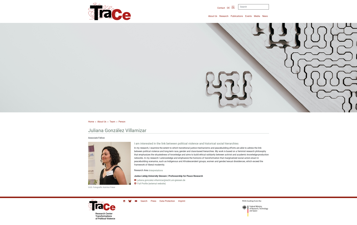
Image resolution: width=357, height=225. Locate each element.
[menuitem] (228, 8)
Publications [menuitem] (237, 16)
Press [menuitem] (154, 201)
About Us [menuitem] (212, 16)
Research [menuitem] (223, 16)
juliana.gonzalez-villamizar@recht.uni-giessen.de (161, 180)
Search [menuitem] (144, 201)
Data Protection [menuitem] (167, 201)
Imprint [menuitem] (181, 201)
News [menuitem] (265, 16)
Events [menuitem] (248, 16)
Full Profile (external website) (151, 183)
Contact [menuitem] (221, 8)
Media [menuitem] (257, 16)
